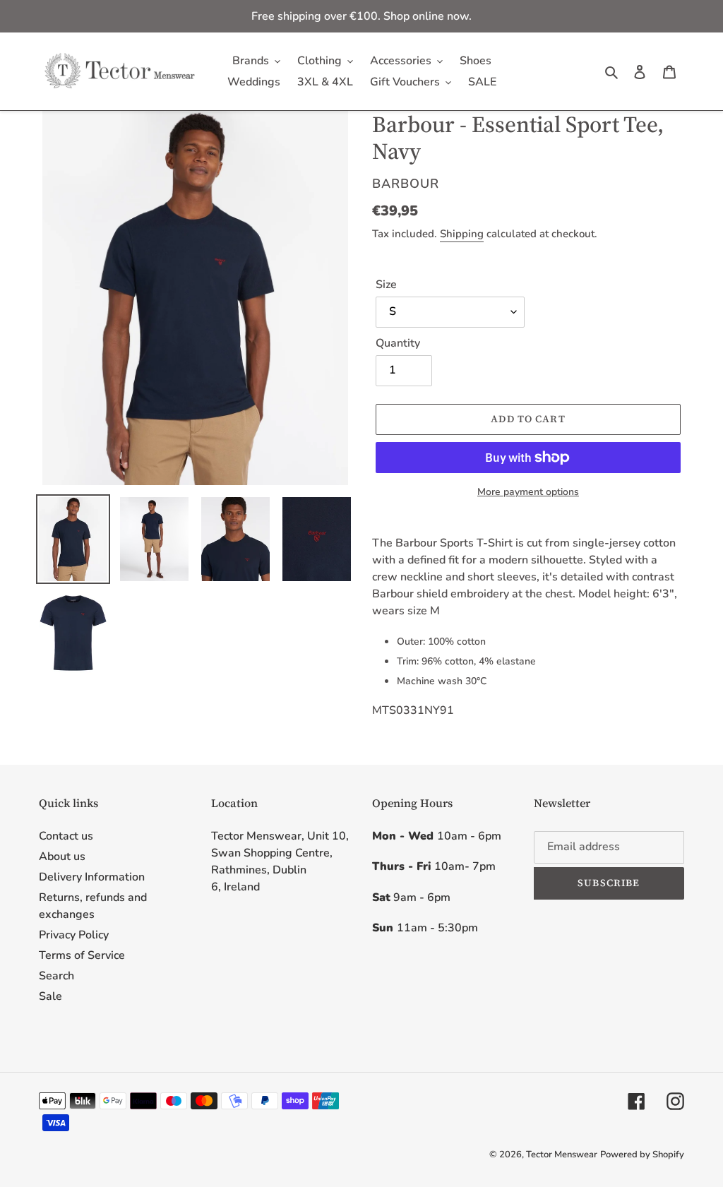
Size (386, 284)
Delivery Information (92, 877)
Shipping (462, 234)
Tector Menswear (561, 1154)
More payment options (528, 492)
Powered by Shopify (642, 1154)
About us (62, 856)
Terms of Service (82, 955)
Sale (50, 996)
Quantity (398, 343)
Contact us (66, 836)
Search (56, 976)
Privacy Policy (74, 935)
